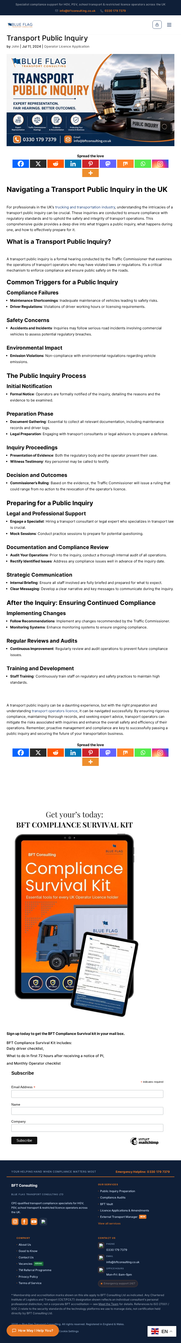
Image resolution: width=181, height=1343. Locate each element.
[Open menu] (169, 25)
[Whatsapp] (143, 164)
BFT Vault (106, 1204)
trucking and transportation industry (85, 207)
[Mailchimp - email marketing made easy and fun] (144, 1145)
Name (15, 1104)
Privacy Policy (28, 1276)
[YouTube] (34, 1221)
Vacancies (30, 1263)
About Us (25, 1244)
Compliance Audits (112, 1197)
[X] (38, 164)
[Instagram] (160, 164)
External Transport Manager (122, 1217)
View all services (109, 1223)
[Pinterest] (90, 164)
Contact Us (26, 1257)
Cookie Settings (69, 1331)
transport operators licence (55, 711)
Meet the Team (109, 1304)
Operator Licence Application (66, 46)
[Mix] (125, 164)
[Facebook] (20, 164)
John (15, 46)
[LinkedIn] (43, 1221)
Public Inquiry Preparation (117, 1191)
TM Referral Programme (35, 1270)
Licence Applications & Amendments (124, 1210)
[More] (90, 173)
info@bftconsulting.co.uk (77, 10)
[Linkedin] (73, 164)
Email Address (23, 1087)
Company (18, 1121)
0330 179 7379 (115, 10)
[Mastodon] (108, 164)
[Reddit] (55, 164)
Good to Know (28, 1251)
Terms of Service (30, 1283)
